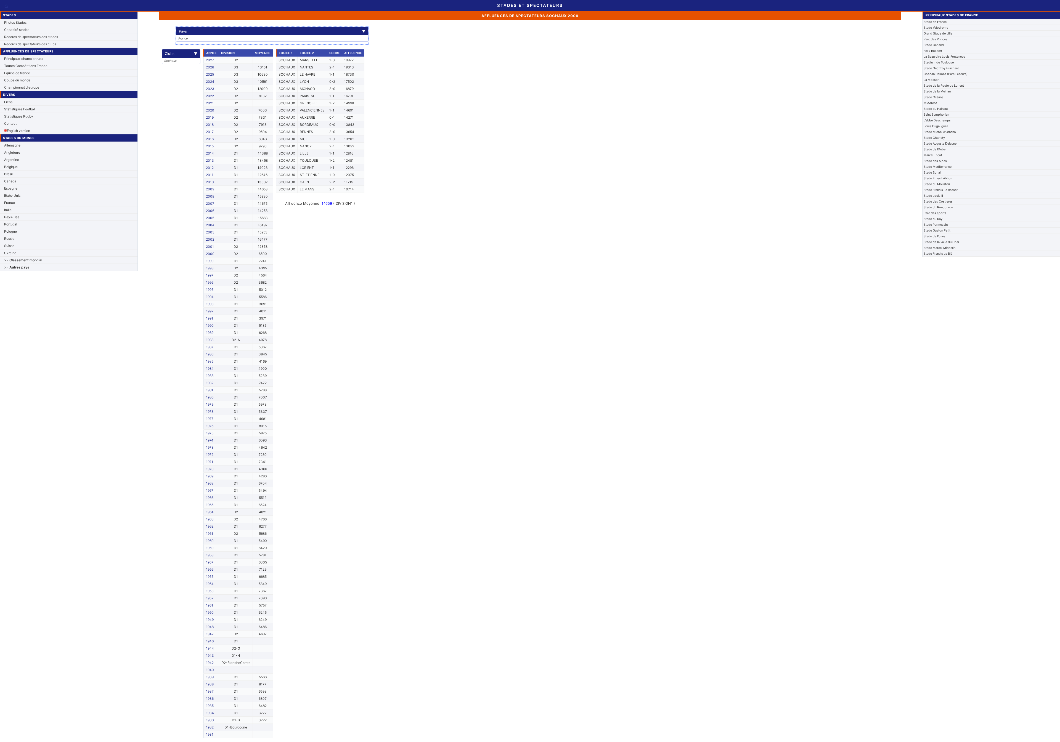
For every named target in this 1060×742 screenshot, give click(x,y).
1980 (210, 397)
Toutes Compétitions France (25, 66)
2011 (209, 175)
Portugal (10, 224)
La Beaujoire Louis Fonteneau (944, 56)
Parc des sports (935, 213)
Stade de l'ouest (935, 236)
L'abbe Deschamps (937, 120)
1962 (209, 526)
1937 (210, 691)
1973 (210, 447)
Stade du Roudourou (938, 207)
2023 (210, 89)
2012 (210, 168)
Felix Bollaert (933, 51)
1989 (209, 333)
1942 (210, 663)
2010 (210, 182)
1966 (209, 498)
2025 (210, 74)
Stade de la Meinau (937, 91)
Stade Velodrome (936, 28)
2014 (210, 153)
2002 (210, 239)
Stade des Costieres (938, 201)
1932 (210, 727)
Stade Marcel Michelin (939, 248)
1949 (210, 620)
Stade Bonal (932, 172)
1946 (210, 641)
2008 (210, 196)
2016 (210, 139)
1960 (210, 541)
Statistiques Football (20, 109)
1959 (209, 548)
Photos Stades (15, 22)
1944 (210, 648)
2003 (210, 232)
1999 (209, 261)
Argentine (11, 160)
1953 (210, 591)
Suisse (9, 246)
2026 (210, 67)
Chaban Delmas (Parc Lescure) (946, 74)
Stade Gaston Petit (937, 230)
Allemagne (12, 145)
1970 (210, 469)
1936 (210, 698)
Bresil (8, 174)
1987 (209, 347)
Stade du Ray (933, 219)
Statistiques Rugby (18, 116)
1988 (209, 340)
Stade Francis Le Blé (938, 254)
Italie (8, 210)
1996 (209, 282)
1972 (209, 455)
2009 (210, 189)
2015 (210, 146)
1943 (210, 655)
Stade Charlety (934, 138)
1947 (210, 634)
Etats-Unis (12, 195)
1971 (209, 462)
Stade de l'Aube (934, 149)
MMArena (930, 103)
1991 (209, 318)
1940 (210, 670)
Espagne (10, 188)
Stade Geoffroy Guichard (941, 68)
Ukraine (10, 253)
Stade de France (935, 22)
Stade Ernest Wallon (938, 178)
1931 (209, 734)
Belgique (11, 167)
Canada (10, 181)
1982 (209, 383)
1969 (209, 476)
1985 (209, 361)
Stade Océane (933, 97)
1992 (209, 311)
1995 (209, 290)
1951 (209, 605)
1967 (209, 490)
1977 (209, 419)
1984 (210, 368)
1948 (210, 627)
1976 (209, 426)
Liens (8, 102)
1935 (210, 706)
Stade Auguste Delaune (940, 143)
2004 (210, 225)
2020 (210, 110)
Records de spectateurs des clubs (30, 44)
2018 (210, 125)
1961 (209, 533)
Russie (9, 238)
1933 (210, 720)
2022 (210, 96)
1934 (210, 713)
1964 (210, 512)
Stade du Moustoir (937, 184)
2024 (210, 81)
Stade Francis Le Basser (941, 190)
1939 (210, 677)
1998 (209, 268)
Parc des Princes (935, 39)
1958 (209, 555)
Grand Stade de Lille (938, 33)
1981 (209, 390)
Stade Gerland (934, 45)
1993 (210, 304)
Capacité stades (16, 30)
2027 (210, 60)
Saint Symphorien (936, 114)
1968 (209, 483)
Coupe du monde (17, 80)
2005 (210, 218)
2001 (210, 246)
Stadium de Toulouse (939, 62)
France (9, 203)
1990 (210, 325)
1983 (210, 376)
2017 (210, 132)
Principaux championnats (23, 59)
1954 (210, 584)
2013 (210, 160)
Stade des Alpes (935, 161)
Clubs (181, 53)
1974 (209, 440)
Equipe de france (17, 73)
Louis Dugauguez (936, 126)
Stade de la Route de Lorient (944, 85)
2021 (210, 103)
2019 (210, 117)
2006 (210, 211)
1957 (209, 562)
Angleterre (12, 152)
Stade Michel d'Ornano (940, 132)
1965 (209, 505)
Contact (10, 123)
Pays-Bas (11, 217)
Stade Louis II (933, 196)
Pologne (10, 231)
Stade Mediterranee (938, 167)
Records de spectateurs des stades (31, 37)
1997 (209, 275)
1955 (209, 577)
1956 (209, 569)
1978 (209, 411)
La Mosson (931, 80)
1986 (209, 354)
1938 (210, 684)
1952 (209, 598)
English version (18, 131)
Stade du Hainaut (936, 109)
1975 (209, 433)
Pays (272, 31)
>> (23, 260)
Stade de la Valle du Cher (941, 242)
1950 (210, 612)
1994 (210, 297)
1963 (210, 519)
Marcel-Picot (933, 155)
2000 (210, 254)
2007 (210, 203)
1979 (209, 404)
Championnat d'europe (21, 87)
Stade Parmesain (936, 225)
